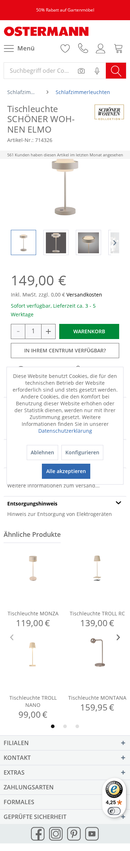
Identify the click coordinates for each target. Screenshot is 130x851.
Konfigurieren (82, 452)
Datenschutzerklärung (65, 430)
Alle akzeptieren (66, 471)
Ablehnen (42, 452)
